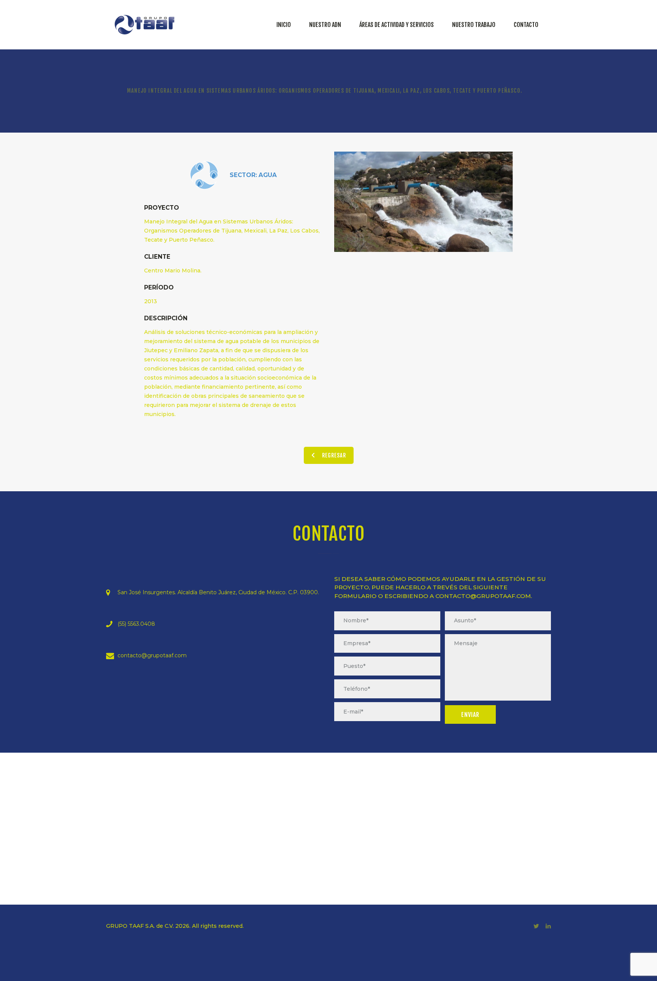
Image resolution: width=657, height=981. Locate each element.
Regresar (334, 455)
